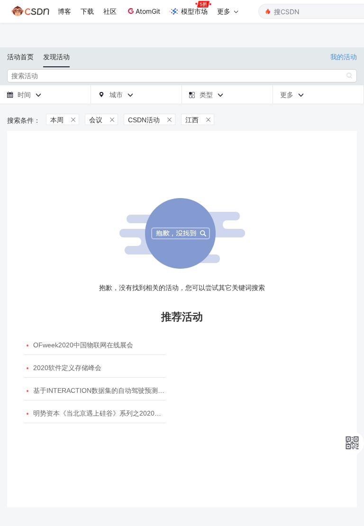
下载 (87, 11)
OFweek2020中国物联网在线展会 (83, 345)
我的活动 (343, 57)
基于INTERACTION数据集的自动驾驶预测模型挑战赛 (112, 390)
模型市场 (194, 11)
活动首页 (20, 57)
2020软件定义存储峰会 (67, 368)
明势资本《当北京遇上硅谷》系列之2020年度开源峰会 (113, 413)
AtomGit (148, 11)
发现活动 (56, 57)
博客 (64, 11)
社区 (110, 11)
